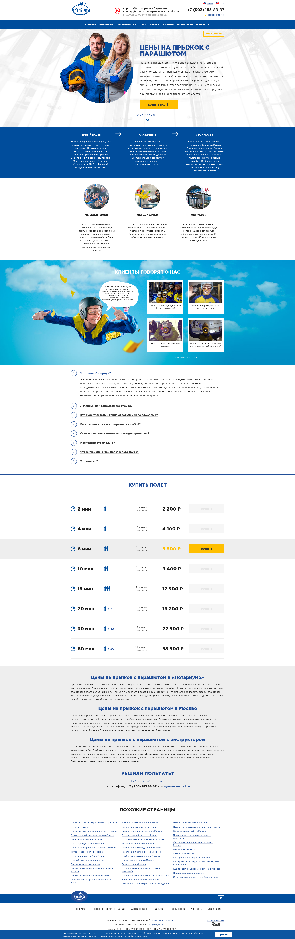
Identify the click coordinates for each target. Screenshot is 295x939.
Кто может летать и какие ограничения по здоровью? (119, 414)
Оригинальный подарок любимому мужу (195, 877)
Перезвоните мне (216, 15)
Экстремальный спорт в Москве (139, 835)
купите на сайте (177, 786)
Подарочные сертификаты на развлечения (145, 875)
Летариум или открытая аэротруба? (106, 405)
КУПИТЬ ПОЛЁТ (159, 104)
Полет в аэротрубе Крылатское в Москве (93, 847)
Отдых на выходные (184, 853)
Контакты (202, 24)
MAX (160, 924)
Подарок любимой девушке (188, 873)
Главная (90, 24)
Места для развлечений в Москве (140, 843)
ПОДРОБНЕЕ (147, 114)
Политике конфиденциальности (132, 936)
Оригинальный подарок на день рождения (145, 883)
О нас (143, 24)
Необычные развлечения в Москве (141, 856)
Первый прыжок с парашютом (87, 860)
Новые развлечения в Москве (138, 860)
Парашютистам (126, 24)
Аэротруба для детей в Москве (87, 843)
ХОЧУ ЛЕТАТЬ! (214, 33)
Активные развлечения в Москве (140, 822)
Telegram (152, 924)
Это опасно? (89, 461)
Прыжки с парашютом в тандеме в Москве (196, 827)
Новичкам (106, 24)
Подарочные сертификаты (85, 864)
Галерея (168, 24)
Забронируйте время (147, 781)
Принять (223, 934)
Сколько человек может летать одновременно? (114, 433)
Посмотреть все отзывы (186, 357)
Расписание (185, 24)
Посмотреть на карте (162, 920)
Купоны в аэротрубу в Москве (189, 831)
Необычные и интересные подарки (141, 879)
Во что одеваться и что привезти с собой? (110, 424)
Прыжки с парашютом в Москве (190, 822)
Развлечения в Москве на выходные (141, 852)
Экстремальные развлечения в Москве (143, 839)
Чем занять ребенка (184, 849)
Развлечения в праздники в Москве (141, 847)
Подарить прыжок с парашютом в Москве (94, 831)
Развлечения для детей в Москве (140, 827)
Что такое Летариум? (95, 373)
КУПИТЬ (206, 508)
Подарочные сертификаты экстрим (90, 875)
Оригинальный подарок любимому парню (94, 822)
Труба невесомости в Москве (87, 852)
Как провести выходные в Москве (191, 857)
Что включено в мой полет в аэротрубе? (109, 451)
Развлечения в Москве (134, 864)
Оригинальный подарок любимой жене (92, 835)
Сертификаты (139, 908)
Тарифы (155, 24)
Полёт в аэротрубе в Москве (86, 839)
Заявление (214, 908)
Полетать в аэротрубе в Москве (88, 856)
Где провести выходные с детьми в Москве (196, 869)
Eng (222, 3)
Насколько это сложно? (97, 442)
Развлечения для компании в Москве (142, 831)
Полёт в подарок (80, 827)
